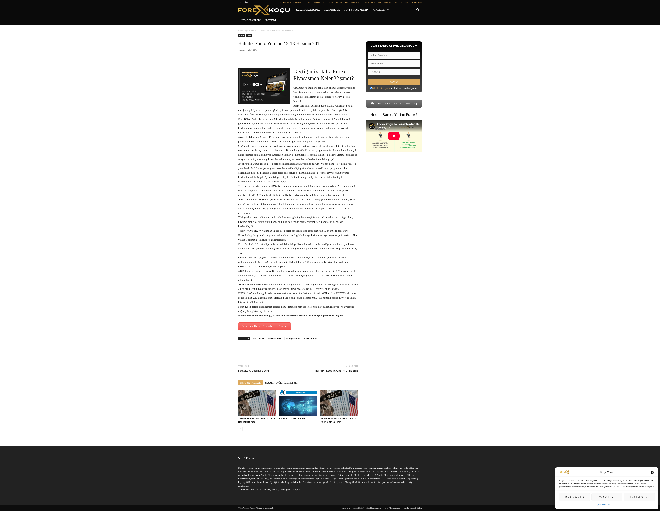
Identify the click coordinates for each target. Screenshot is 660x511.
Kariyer (330, 2)
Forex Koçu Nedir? (356, 10)
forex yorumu (310, 338)
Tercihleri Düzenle (639, 497)
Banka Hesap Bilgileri (316, 2)
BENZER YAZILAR (250, 382)
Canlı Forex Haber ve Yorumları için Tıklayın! (264, 326)
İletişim (270, 20)
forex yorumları (293, 338)
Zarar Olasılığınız (308, 10)
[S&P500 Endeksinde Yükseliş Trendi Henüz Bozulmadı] (257, 403)
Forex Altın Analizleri (372, 2)
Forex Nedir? (356, 2)
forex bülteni (258, 338)
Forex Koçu (243, 31)
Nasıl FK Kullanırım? (413, 2)
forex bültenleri (275, 338)
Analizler (379, 10)
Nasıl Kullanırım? (373, 508)
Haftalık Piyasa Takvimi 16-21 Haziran (336, 370)
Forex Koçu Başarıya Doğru (253, 370)
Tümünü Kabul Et (574, 497)
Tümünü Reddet (606, 497)
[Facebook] (240, 2)
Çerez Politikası (603, 504)
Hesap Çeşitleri (251, 20)
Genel (249, 35)
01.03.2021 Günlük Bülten (292, 418)
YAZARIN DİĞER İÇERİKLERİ (281, 382)
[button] (653, 472)
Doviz (253, 31)
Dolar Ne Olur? (342, 2)
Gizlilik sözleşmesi (381, 88)
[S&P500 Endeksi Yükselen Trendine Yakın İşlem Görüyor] (339, 403)
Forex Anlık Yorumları (393, 2)
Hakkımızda (332, 10)
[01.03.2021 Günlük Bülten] (298, 403)
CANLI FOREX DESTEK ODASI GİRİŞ (396, 103)
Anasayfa (346, 508)
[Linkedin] (246, 2)
